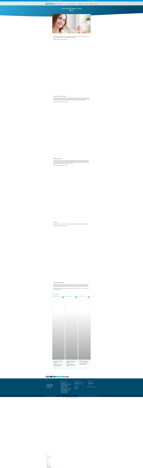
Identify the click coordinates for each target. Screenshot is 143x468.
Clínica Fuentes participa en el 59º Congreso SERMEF (84, 361)
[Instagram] (49, 389)
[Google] (51, 389)
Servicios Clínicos (48, 456)
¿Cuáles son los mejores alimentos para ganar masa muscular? (58, 362)
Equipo (47, 459)
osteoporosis (71, 163)
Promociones (48, 462)
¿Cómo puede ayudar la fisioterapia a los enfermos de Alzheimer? (71, 362)
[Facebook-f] (47, 389)
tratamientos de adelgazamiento (82, 288)
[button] (48, 376)
